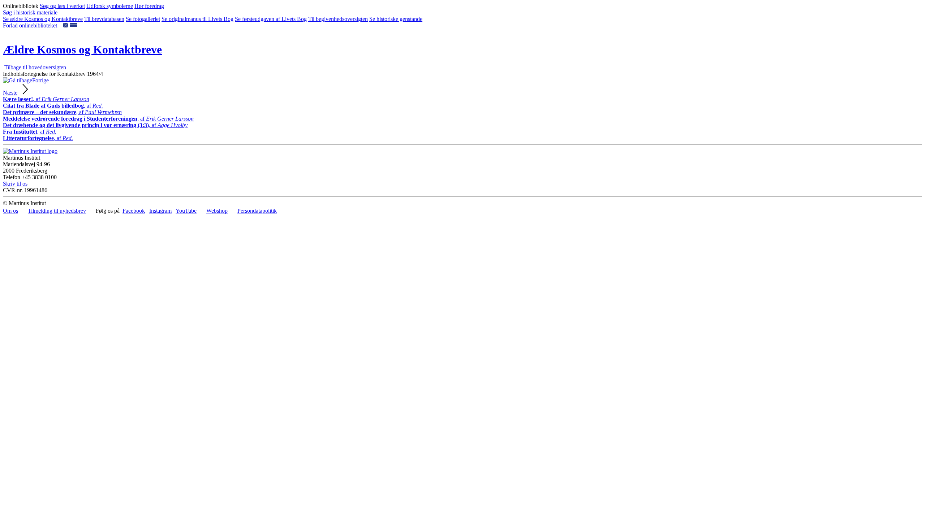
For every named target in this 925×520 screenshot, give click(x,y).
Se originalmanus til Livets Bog (197, 19)
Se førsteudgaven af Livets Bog (271, 19)
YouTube (186, 211)
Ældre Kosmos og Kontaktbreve (82, 49)
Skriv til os (15, 184)
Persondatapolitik (257, 211)
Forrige (40, 80)
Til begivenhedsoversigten (338, 19)
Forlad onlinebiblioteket (33, 25)
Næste (10, 93)
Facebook (133, 211)
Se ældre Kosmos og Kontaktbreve (43, 19)
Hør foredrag (149, 6)
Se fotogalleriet (143, 19)
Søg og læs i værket (62, 6)
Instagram (160, 211)
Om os (10, 211)
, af (46, 99)
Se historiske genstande (395, 19)
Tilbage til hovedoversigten (34, 67)
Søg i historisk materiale (30, 12)
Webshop (217, 211)
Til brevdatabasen (104, 19)
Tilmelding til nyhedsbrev (57, 211)
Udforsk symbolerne (109, 6)
